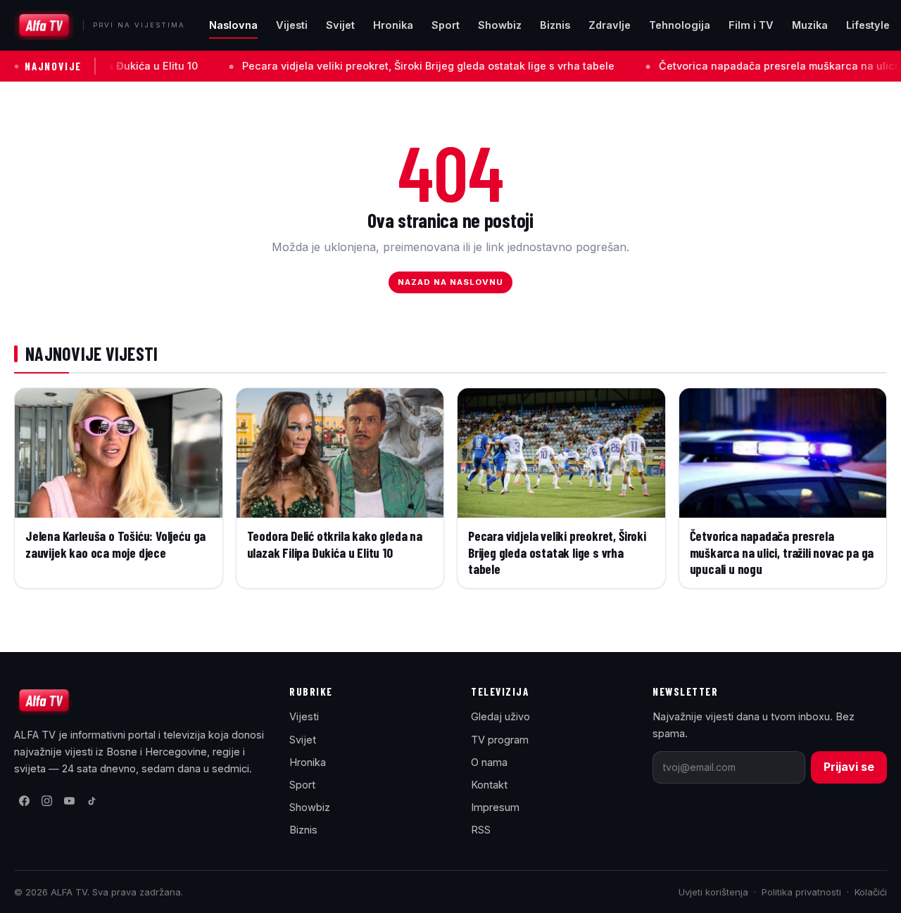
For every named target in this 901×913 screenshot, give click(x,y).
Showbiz (500, 25)
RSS (481, 830)
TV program (500, 740)
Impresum (495, 807)
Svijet (340, 25)
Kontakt (489, 785)
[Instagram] (46, 801)
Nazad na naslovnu (451, 282)
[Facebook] (24, 801)
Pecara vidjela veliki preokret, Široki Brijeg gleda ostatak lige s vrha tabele (392, 66)
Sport (445, 25)
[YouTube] (69, 801)
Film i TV (751, 25)
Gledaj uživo (500, 716)
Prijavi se (849, 767)
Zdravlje (609, 25)
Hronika (393, 25)
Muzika (810, 25)
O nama (489, 762)
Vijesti (292, 25)
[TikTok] (91, 801)
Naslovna (233, 25)
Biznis (555, 25)
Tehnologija (679, 25)
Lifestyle (868, 25)
